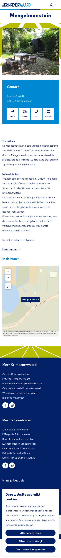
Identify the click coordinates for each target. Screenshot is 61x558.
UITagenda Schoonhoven (16, 434)
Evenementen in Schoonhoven (19, 443)
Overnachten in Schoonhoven (18, 448)
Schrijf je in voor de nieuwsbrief (19, 457)
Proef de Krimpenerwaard (16, 378)
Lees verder (9, 249)
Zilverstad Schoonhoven (15, 429)
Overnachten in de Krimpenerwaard (21, 388)
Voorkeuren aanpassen (30, 549)
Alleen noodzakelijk (30, 541)
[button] (30, 301)
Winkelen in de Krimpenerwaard (19, 392)
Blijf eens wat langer (13, 397)
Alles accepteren (30, 533)
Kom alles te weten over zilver (18, 438)
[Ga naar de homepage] (16, 5)
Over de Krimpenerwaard (16, 374)
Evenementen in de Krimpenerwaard (22, 383)
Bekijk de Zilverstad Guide (16, 453)
